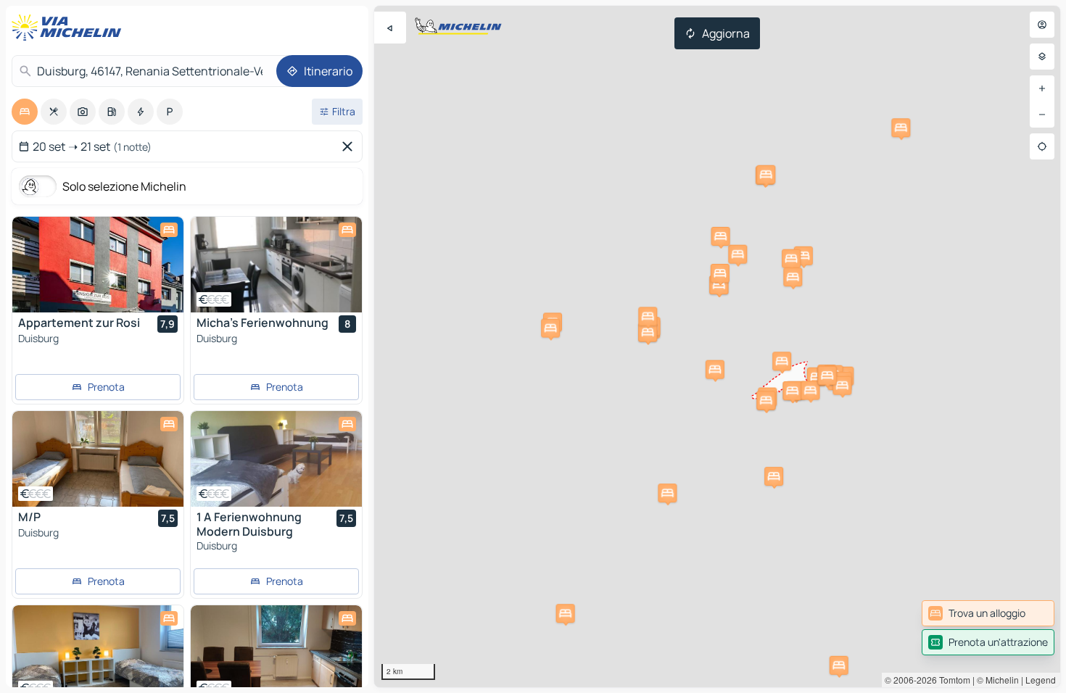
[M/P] (97, 459)
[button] (737, 254)
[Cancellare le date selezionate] (350, 146)
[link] (988, 613)
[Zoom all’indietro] (1042, 114)
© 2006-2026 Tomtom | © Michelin (952, 679)
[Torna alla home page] (70, 27)
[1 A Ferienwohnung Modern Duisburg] (276, 459)
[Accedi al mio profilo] (1042, 25)
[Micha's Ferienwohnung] (276, 264)
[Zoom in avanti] (1042, 88)
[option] (25, 112)
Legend (1040, 679)
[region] (717, 346)
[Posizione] (1042, 146)
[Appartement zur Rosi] (97, 264)
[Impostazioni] (1042, 56)
